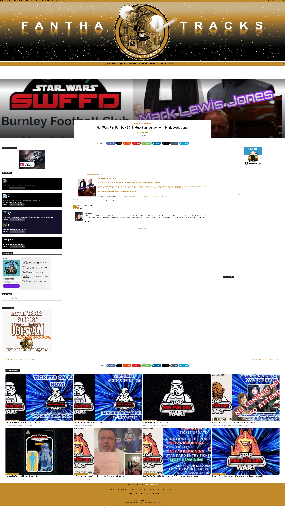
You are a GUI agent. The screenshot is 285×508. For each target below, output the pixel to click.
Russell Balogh (132, 196)
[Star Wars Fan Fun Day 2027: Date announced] (108, 397)
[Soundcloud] (275, 1)
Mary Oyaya (139, 196)
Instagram (123, 489)
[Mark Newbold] (138, 132)
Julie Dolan (124, 196)
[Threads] (90, 221)
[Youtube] (284, 1)
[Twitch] (280, 1)
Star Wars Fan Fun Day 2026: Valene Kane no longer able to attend (233, 422)
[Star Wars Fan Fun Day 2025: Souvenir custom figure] (39, 451)
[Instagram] (268, 1)
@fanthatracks (151, 484)
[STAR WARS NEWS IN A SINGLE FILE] (142, 32)
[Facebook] (267, 1)
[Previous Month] (13, 298)
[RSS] (273, 1)
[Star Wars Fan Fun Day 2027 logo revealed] (177, 397)
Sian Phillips (156, 196)
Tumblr (130, 493)
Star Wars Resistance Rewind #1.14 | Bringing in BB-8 (19, 359)
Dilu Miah (165, 196)
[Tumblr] (279, 1)
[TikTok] (277, 1)
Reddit (144, 489)
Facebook (112, 489)
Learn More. (158, 502)
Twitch (140, 493)
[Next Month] (16, 298)
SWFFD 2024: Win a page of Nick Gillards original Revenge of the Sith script (99, 476)
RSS (153, 489)
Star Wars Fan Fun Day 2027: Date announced (89, 422)
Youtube (158, 493)
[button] (281, 64)
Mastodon (105, 507)
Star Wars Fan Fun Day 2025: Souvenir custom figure (22, 476)
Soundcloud (163, 489)
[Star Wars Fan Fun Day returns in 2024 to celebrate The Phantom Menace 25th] (246, 451)
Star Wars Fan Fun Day (93, 174)
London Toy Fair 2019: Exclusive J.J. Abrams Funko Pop (265, 359)
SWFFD (91, 205)
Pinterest (134, 489)
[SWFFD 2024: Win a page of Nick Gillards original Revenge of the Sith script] (108, 451)
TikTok (174, 489)
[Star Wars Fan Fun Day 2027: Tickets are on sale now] (39, 397)
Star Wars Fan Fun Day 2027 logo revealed (157, 422)
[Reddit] (272, 1)
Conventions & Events (144, 123)
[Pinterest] (270, 1)
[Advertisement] (142, 72)
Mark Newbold (144, 132)
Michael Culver (148, 196)
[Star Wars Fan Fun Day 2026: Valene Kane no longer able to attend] (246, 397)
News (135, 123)
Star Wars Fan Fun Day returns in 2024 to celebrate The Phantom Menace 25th (237, 476)
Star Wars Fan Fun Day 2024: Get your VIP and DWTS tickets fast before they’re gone (170, 476)
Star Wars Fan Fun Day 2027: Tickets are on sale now (22, 422)
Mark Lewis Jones (83, 205)
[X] (282, 1)
